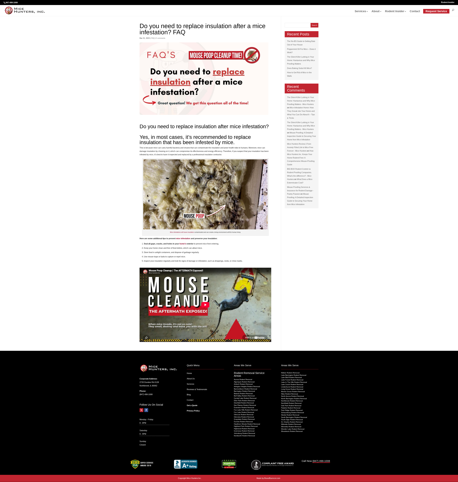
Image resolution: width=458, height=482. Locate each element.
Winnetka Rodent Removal (291, 427)
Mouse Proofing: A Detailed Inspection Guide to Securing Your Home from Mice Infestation (301, 136)
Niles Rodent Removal (289, 394)
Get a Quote (192, 405)
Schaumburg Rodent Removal (292, 412)
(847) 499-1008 (146, 394)
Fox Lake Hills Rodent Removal (246, 410)
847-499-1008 (12, 3)
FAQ (152, 38)
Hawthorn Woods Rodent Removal (247, 424)
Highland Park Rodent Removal (246, 426)
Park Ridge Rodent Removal (292, 410)
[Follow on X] (141, 410)
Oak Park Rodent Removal (291, 406)
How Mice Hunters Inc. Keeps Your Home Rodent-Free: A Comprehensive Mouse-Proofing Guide (301, 158)
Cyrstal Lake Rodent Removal (245, 398)
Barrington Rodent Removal (244, 391)
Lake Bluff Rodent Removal (291, 377)
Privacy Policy (193, 411)
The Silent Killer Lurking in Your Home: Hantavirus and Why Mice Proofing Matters (301, 60)
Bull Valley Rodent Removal (244, 396)
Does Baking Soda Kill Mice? (299, 68)
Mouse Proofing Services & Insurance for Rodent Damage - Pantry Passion (300, 190)
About (376, 11)
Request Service (436, 11)
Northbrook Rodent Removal (292, 401)
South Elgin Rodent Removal (292, 420)
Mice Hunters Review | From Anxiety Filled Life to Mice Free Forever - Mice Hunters (300, 147)
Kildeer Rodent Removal (290, 373)
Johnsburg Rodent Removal (244, 433)
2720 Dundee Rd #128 (149, 382)
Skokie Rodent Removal (290, 415)
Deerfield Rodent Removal (244, 403)
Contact (415, 11)
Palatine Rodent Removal (290, 408)
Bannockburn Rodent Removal (245, 389)
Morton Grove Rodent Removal (293, 391)
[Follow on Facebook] (146, 410)
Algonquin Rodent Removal (244, 382)
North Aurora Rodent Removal (292, 396)
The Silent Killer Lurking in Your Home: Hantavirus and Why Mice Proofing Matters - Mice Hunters (301, 100)
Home (189, 373)
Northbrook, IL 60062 (148, 386)
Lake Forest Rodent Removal (292, 380)
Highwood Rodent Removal (244, 429)
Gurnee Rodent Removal (243, 422)
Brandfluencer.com (272, 478)
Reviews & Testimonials (197, 389)
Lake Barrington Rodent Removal (293, 375)
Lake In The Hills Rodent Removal (294, 382)
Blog (189, 395)
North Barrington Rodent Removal (294, 398)
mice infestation (183, 238)
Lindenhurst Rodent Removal (292, 387)
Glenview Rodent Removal (244, 417)
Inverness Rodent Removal (244, 431)
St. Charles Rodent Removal (292, 422)
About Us (191, 379)
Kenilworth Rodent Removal (244, 436)
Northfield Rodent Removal (291, 403)
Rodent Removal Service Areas (249, 374)
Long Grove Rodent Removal (292, 389)
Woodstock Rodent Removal (292, 431)
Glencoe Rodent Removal (243, 414)
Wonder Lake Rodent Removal (292, 429)
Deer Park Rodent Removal (244, 401)
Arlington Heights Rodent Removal (247, 386)
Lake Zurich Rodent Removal (292, 384)
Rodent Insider (447, 2)
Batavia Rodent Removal (243, 393)
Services (360, 11)
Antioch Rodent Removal (243, 384)
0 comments (160, 38)
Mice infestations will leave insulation (182, 232)
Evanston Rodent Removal (244, 407)
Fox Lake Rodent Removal (244, 412)
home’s (183, 244)
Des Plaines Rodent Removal (245, 405)
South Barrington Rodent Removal (294, 417)
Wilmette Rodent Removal (291, 424)
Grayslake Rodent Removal (244, 419)
